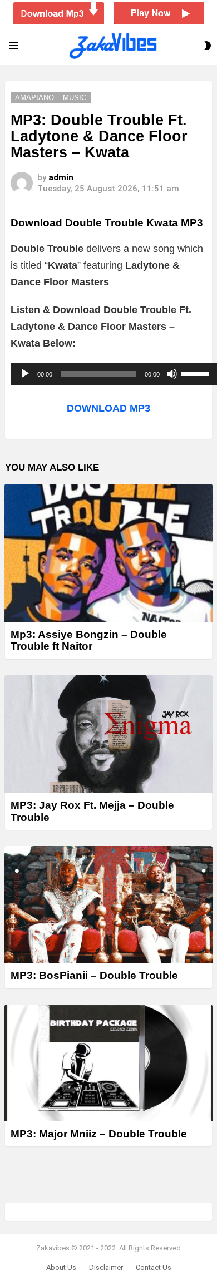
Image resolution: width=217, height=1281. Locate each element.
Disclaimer (106, 1267)
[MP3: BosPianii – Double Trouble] (108, 904)
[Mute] (171, 373)
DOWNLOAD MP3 (108, 408)
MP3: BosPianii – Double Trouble (94, 975)
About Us (61, 1267)
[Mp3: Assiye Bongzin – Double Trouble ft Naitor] (108, 553)
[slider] (196, 373)
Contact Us (153, 1267)
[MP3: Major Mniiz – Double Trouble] (108, 1063)
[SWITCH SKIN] (207, 46)
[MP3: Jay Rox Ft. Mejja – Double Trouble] (108, 734)
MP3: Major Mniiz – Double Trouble (99, 1134)
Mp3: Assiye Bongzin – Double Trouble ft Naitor (89, 640)
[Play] (25, 373)
